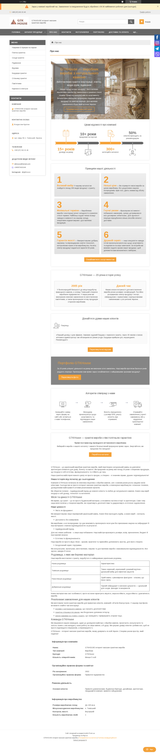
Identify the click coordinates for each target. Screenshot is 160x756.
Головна (16, 32)
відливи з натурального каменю (68, 609)
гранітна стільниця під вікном (67, 612)
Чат (151, 749)
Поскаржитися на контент (87, 738)
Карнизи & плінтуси (20, 89)
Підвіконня (16, 63)
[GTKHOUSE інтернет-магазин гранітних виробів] (19, 26)
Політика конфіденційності (107, 738)
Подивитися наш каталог (79, 109)
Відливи (15, 68)
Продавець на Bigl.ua (80, 735)
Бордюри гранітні (19, 73)
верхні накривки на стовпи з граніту (69, 616)
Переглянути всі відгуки (100, 349)
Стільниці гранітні (19, 78)
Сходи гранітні (18, 58)
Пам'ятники (16, 84)
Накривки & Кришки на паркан (24, 48)
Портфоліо (98, 32)
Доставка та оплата (119, 32)
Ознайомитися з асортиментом (100, 259)
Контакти (66, 32)
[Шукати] (131, 21)
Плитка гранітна (18, 53)
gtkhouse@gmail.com (22, 164)
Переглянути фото (69, 377)
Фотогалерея (82, 32)
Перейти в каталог (100, 454)
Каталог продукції (33, 32)
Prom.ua (92, 733)
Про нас (53, 32)
